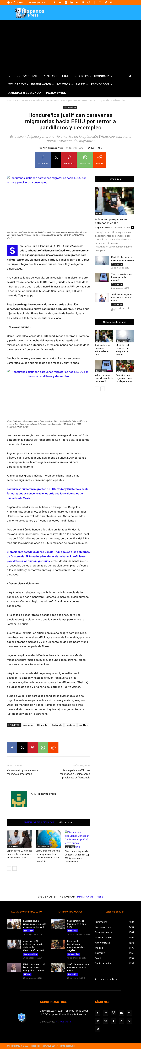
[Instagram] (65, 2)
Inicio (9, 100)
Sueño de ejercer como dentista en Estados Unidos (78, 967)
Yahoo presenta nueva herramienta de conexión (122, 277)
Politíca (63, 84)
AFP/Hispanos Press (53, 147)
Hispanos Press (102, 227)
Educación (17, 84)
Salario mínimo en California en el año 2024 (76, 924)
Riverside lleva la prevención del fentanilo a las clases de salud (34, 924)
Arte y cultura (56, 76)
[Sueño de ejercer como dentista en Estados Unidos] (58, 967)
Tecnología (100, 84)
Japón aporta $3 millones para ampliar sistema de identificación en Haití (19, 854)
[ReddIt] (53, 747)
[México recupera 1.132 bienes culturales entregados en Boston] (14, 967)
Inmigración (41, 84)
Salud (80, 84)
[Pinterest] (82, 2)
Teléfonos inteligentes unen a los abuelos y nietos (122, 297)
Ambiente (30, 76)
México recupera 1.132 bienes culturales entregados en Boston (34, 967)
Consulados (73, 954)
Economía (102, 76)
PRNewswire (56, 92)
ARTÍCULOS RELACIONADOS (39, 822)
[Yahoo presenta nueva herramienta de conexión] (102, 277)
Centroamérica (22, 100)
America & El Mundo (24, 92)
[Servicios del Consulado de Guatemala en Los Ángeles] (58, 944)
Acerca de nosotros (106, 979)
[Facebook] (54, 2)
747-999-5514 (63, 1021)
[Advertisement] (70, 46)
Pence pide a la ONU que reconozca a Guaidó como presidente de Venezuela (75, 774)
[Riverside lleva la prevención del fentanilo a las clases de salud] (14, 924)
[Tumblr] (94, 2)
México (27, 974)
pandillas (83, 725)
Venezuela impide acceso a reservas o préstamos (22, 772)
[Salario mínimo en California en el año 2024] (58, 924)
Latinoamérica (43, 846)
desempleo (28, 725)
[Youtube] (111, 2)
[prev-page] (9, 868)
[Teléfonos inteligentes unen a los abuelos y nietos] (102, 297)
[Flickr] (60, 2)
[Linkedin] (71, 2)
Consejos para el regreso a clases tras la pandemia (124, 378)
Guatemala (57, 725)
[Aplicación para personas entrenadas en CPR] (114, 201)
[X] (99, 2)
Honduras (70, 725)
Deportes (81, 76)
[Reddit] (88, 2)
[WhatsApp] (43, 747)
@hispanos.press (90, 896)
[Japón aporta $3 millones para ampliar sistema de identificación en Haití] (19, 839)
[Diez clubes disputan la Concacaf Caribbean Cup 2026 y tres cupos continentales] (77, 839)
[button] (130, 76)
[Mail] (77, 2)
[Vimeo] (105, 2)
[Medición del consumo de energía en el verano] (102, 260)
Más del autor (66, 822)
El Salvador (42, 725)
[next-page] (14, 868)
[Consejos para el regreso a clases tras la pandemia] (125, 366)
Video (13, 76)
